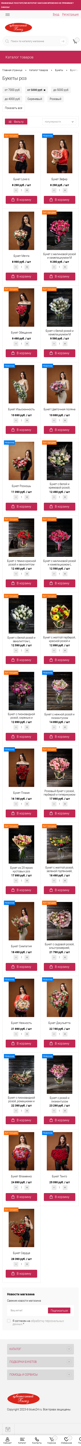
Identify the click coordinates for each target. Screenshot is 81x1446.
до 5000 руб (60, 89)
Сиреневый (35, 99)
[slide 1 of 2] (21, 154)
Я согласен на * (38, 1322)
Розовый (55, 99)
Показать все (13, 108)
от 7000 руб (12, 89)
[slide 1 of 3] (59, 307)
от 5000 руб (36, 90)
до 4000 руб (12, 99)
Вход (56, 14)
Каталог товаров (19, 57)
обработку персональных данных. (38, 1322)
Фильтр (19, 121)
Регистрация (70, 14)
